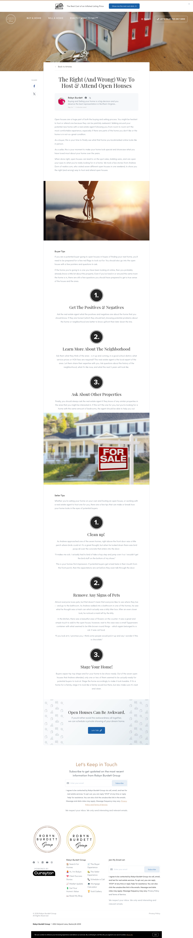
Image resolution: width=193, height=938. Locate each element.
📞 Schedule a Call (96, 879)
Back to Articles (65, 66)
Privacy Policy (154, 913)
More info (129, 935)
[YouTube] (47, 862)
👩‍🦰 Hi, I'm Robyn (73, 871)
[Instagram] (52, 862)
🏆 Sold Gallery (95, 891)
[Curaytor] (44, 875)
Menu (146, 19)
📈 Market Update (74, 883)
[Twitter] (38, 862)
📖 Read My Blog (74, 895)
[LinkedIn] (42, 862)
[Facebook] (34, 862)
